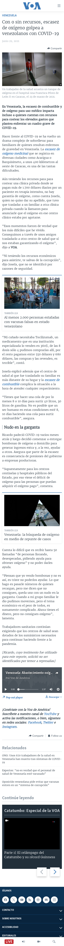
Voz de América (20, 678)
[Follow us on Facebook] (5, 899)
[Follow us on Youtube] (21, 899)
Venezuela (9, 15)
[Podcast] (38, 899)
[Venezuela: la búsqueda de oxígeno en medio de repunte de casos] (32, 510)
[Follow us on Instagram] (54, 899)
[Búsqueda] (54, 941)
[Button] (54, 48)
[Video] (38, 941)
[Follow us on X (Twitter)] (13, 899)
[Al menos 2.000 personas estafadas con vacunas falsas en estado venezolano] (32, 293)
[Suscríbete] (46, 899)
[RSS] (29, 899)
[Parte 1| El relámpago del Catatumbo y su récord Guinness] (32, 833)
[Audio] (23, 941)
